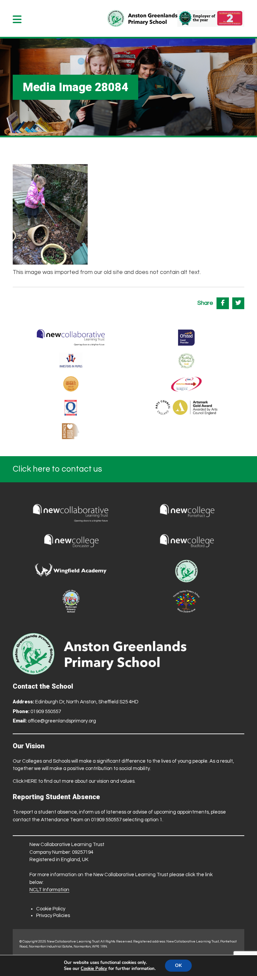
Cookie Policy (50, 908)
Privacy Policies (53, 915)
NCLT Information (49, 889)
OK (178, 965)
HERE (30, 781)
